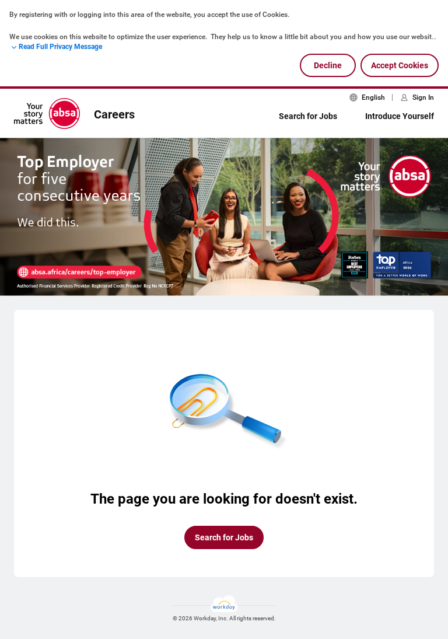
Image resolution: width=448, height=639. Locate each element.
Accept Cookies (399, 65)
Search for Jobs (308, 116)
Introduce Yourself (399, 116)
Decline (328, 65)
